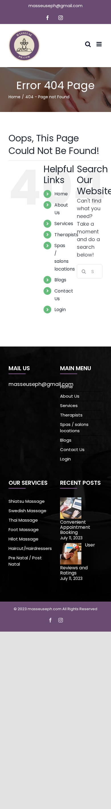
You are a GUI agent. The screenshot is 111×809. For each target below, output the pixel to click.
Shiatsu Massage (27, 501)
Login (60, 309)
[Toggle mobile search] (88, 44)
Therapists (66, 234)
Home (61, 194)
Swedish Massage (27, 511)
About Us (69, 396)
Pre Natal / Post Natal (25, 561)
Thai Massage (23, 520)
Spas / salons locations (74, 427)
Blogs (60, 280)
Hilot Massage (23, 539)
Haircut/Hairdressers (30, 548)
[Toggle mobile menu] (99, 44)
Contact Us (72, 449)
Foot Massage (24, 529)
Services (63, 223)
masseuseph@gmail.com (55, 6)
